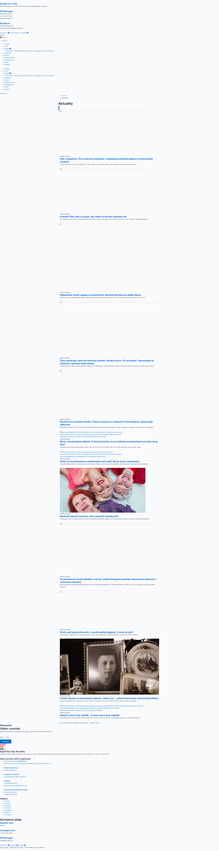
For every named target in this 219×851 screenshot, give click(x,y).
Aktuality (7, 44)
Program (7, 48)
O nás (6, 46)
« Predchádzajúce (64, 723)
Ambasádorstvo (9, 60)
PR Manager (6, 11)
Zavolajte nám (7, 830)
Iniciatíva (7, 64)
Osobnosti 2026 (9, 57)
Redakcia (5, 23)
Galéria (6, 62)
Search (2, 35)
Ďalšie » (97, 723)
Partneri (6, 55)
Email (2, 737)
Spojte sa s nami (8, 3)
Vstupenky (7, 53)
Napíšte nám (6, 823)
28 (92, 723)
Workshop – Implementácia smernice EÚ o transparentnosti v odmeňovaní (30, 51)
